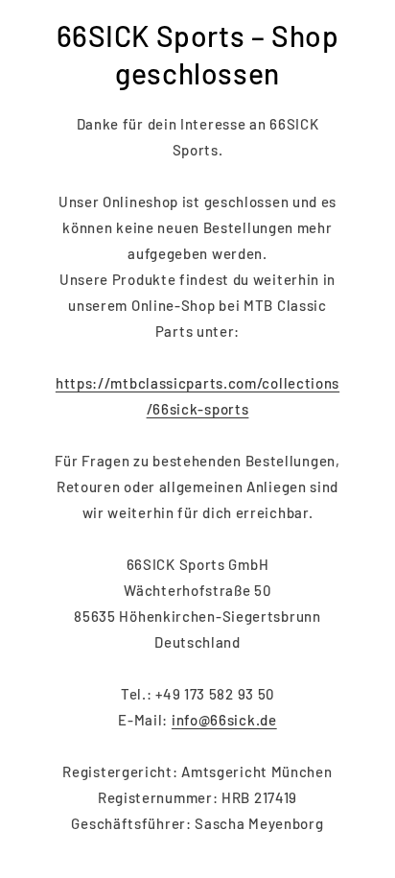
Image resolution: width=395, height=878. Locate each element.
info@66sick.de (224, 719)
